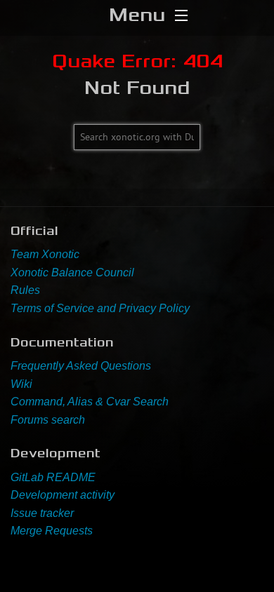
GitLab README (53, 477)
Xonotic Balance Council (72, 272)
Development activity (63, 495)
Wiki (21, 384)
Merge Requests (52, 531)
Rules (25, 290)
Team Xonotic (45, 254)
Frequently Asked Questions (81, 366)
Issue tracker (42, 513)
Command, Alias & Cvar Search (90, 402)
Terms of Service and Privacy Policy (100, 308)
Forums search (48, 420)
